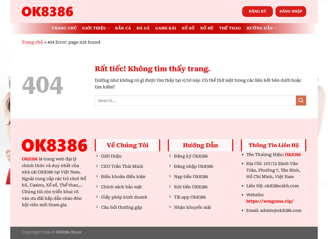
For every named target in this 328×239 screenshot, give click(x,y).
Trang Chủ (64, 28)
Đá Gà (143, 28)
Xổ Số (188, 28)
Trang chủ (32, 42)
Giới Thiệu (94, 28)
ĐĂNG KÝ (257, 11)
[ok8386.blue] (47, 11)
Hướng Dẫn (260, 28)
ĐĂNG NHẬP (291, 11)
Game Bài (165, 28)
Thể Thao (230, 28)
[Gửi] (301, 101)
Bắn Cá (123, 28)
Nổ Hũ (206, 28)
